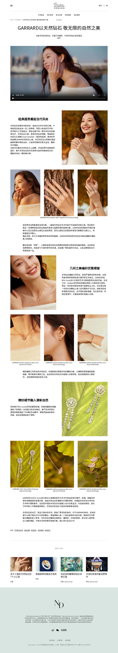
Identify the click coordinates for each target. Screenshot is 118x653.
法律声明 (59, 640)
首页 (11, 20)
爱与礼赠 (59, 15)
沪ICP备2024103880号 (82, 645)
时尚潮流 (68, 15)
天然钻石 (41, 15)
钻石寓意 (41, 530)
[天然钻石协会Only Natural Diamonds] (59, 5)
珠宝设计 (34, 530)
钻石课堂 (77, 15)
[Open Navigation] (16, 5)
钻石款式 (47, 530)
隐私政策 (67, 640)
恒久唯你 (50, 15)
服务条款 (52, 640)
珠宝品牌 (27, 530)
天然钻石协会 (19, 530)
